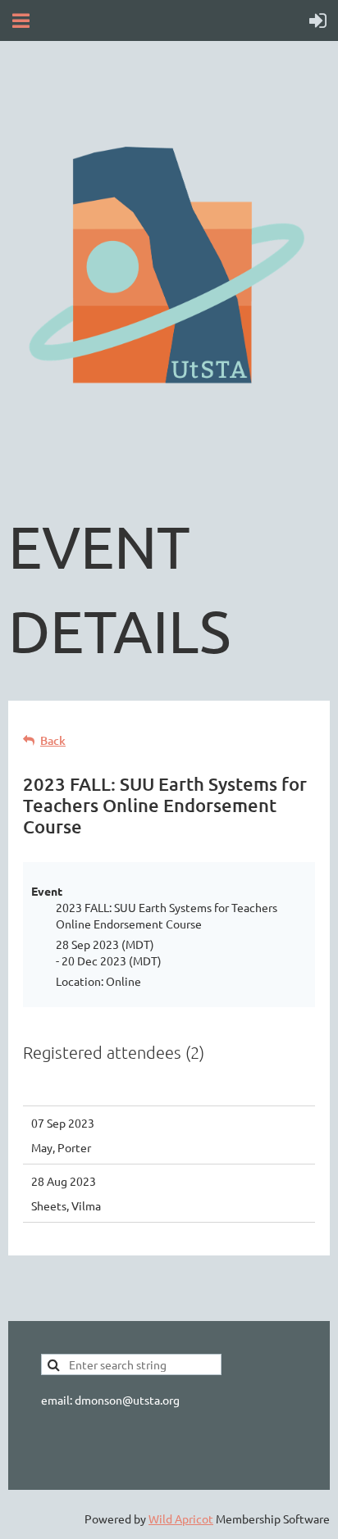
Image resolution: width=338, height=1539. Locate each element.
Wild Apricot (180, 1518)
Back (53, 740)
